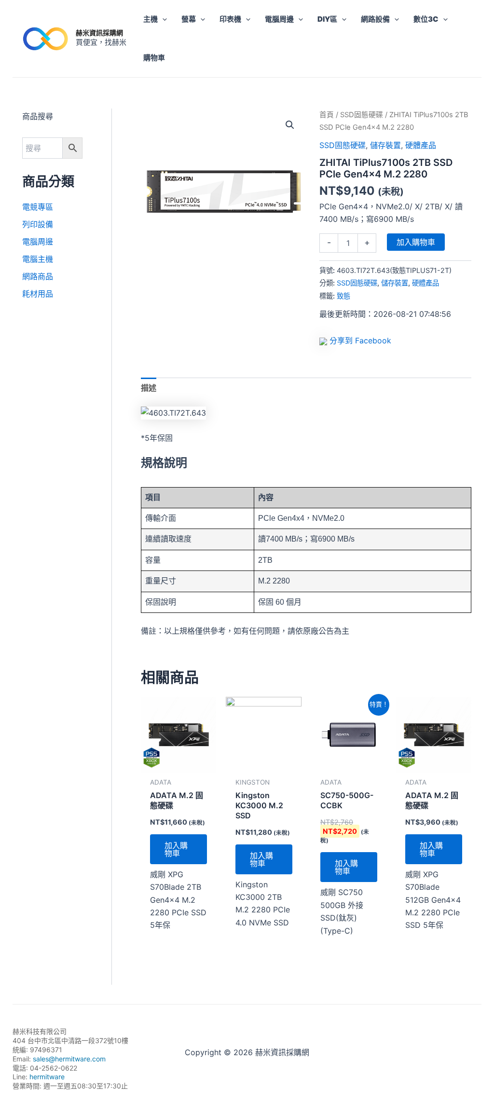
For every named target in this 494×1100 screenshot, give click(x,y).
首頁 (326, 114)
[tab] (148, 388)
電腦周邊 (37, 241)
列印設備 (37, 224)
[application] (162, 19)
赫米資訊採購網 (99, 32)
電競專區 (37, 207)
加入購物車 (416, 242)
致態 (343, 296)
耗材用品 (37, 294)
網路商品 (37, 276)
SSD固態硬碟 (361, 114)
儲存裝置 (385, 145)
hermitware (47, 1077)
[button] (290, 125)
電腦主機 (37, 259)
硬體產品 (420, 145)
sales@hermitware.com (69, 1059)
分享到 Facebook (360, 340)
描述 (148, 388)
